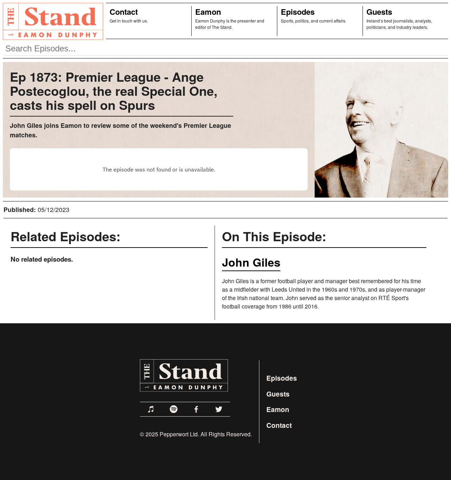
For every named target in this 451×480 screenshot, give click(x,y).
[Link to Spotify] (174, 409)
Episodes (298, 11)
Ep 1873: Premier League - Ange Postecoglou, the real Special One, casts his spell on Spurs (113, 90)
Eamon (208, 11)
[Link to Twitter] (219, 409)
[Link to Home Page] (51, 21)
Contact (124, 11)
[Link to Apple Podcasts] (151, 409)
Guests (379, 11)
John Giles (251, 262)
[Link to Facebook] (196, 409)
